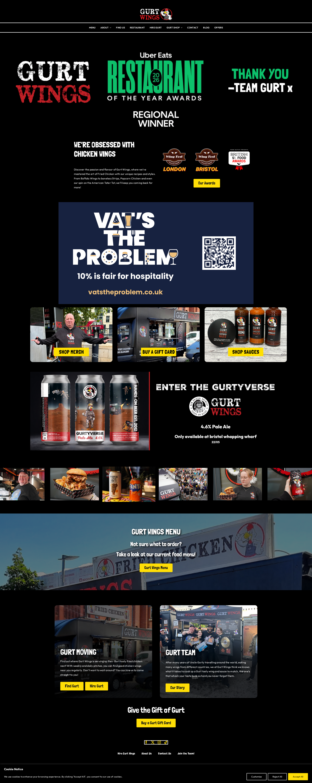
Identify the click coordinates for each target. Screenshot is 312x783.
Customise (256, 776)
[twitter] (152, 742)
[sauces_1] (246, 308)
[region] (156, 773)
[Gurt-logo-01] (156, 7)
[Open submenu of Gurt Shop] (181, 27)
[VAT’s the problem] (156, 203)
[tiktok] (165, 742)
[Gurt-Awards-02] (174, 146)
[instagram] (159, 742)
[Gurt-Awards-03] (239, 146)
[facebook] (146, 742)
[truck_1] (158, 308)
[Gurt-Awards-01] (206, 146)
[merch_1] (71, 308)
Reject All (277, 776)
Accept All (298, 776)
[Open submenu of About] (110, 27)
